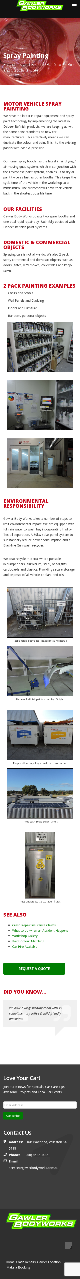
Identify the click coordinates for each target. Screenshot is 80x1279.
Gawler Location (49, 1262)
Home (10, 1262)
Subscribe (13, 1116)
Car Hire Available (24, 946)
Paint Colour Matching (28, 941)
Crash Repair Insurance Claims (34, 925)
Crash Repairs (26, 1262)
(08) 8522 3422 (37, 1155)
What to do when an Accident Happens (40, 930)
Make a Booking (18, 1267)
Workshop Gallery (25, 936)
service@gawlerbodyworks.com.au (33, 1168)
